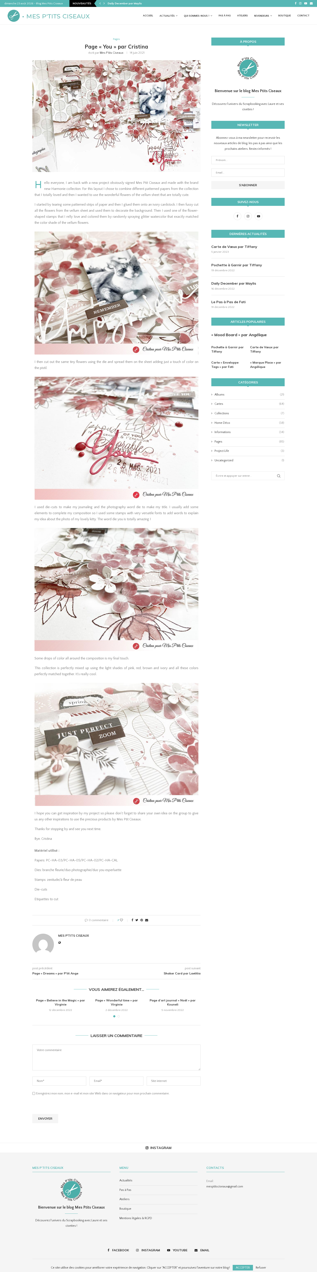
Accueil (148, 15)
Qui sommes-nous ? (196, 15)
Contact (303, 15)
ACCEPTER (243, 1267)
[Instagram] (300, 3)
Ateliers (242, 15)
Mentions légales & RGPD (135, 1218)
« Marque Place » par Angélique (265, 365)
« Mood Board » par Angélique (239, 334)
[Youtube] (305, 3)
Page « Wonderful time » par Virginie (116, 1002)
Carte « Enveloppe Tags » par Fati (225, 365)
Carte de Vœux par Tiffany (234, 246)
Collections (249, 413)
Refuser (261, 1267)
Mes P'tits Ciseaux (111, 53)
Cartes (249, 404)
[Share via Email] (146, 920)
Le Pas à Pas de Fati (228, 302)
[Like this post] (124, 920)
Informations (249, 432)
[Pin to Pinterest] (141, 920)
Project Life (249, 451)
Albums (249, 394)
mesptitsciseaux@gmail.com (224, 1186)
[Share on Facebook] (132, 920)
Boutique (284, 15)
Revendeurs (261, 15)
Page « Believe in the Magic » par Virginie (60, 1002)
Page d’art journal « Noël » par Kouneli (173, 1002)
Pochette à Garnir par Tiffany (236, 265)
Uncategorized (249, 460)
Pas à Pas (225, 15)
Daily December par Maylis (233, 283)
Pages (116, 39)
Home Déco (249, 423)
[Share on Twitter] (136, 920)
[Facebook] (295, 3)
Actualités (167, 15)
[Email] (311, 3)
